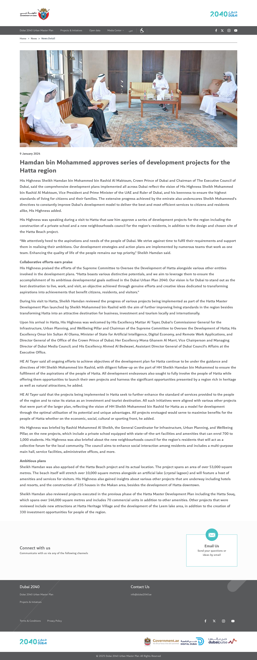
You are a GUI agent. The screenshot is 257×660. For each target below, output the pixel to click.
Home (23, 38)
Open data (94, 31)
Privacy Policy (54, 621)
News (34, 38)
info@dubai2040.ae (141, 594)
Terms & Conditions (30, 621)
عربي (131, 31)
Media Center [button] (114, 31)
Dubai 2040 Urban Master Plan (36, 31)
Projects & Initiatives (71, 31)
